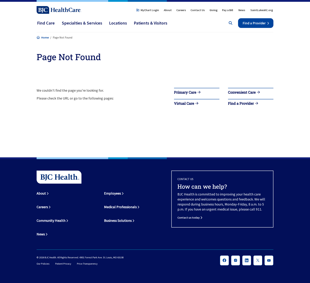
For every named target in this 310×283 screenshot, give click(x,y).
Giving (213, 10)
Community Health (51, 220)
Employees (112, 193)
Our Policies (43, 263)
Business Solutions (118, 220)
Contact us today (188, 217)
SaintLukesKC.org (261, 10)
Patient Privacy (63, 263)
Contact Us (198, 10)
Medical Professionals (120, 207)
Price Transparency (87, 263)
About (168, 10)
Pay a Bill (227, 10)
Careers (181, 10)
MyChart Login (150, 10)
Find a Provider (254, 23)
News (241, 10)
